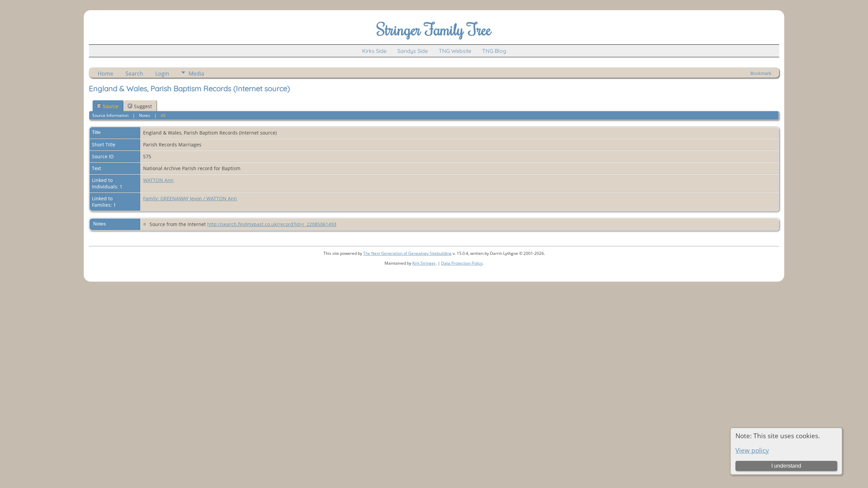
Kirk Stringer (424, 263)
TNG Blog (494, 50)
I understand (786, 466)
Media (196, 73)
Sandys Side (412, 50)
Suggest (143, 106)
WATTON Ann (158, 180)
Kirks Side (374, 50)
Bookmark (760, 73)
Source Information (110, 115)
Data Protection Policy (461, 263)
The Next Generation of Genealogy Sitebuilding (407, 253)
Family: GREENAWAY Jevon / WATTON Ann (190, 198)
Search (134, 73)
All (163, 115)
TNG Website (455, 50)
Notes (144, 115)
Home (105, 73)
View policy (752, 450)
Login (162, 73)
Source (110, 106)
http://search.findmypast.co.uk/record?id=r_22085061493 (271, 224)
